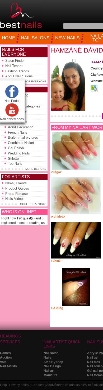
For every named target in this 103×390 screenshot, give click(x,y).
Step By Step (53, 362)
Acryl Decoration (20, 127)
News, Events (16, 183)
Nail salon (51, 353)
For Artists (16, 177)
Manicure (51, 375)
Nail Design (52, 366)
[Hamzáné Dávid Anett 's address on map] (94, 90)
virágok (56, 172)
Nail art (49, 371)
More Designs (35, 168)
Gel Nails (15, 117)
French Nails (17, 132)
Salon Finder (15, 61)
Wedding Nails (19, 153)
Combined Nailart (21, 143)
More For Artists (33, 204)
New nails (67, 38)
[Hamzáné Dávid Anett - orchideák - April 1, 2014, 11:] (76, 213)
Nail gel (92, 357)
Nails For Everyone (14, 52)
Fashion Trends (17, 71)
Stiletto (13, 159)
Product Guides (17, 188)
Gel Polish (16, 148)
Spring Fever (17, 111)
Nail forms (95, 375)
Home (8, 38)
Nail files (93, 362)
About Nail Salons (19, 76)
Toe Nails (15, 164)
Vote (3, 362)
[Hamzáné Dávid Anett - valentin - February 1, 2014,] (76, 257)
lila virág (57, 308)
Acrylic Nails (17, 122)
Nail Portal (12, 101)
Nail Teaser (13, 66)
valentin (56, 260)
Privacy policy (19, 385)
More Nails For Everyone (26, 81)
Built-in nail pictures (23, 137)
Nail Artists (8, 366)
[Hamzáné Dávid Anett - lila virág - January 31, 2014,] (76, 305)
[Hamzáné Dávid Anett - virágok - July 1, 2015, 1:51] (76, 169)
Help (3, 385)
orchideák (58, 216)
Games (5, 353)
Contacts (37, 385)
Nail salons (35, 38)
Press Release (16, 194)
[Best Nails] (21, 27)
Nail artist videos (12, 119)
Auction (6, 357)
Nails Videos (15, 199)
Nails (47, 357)
